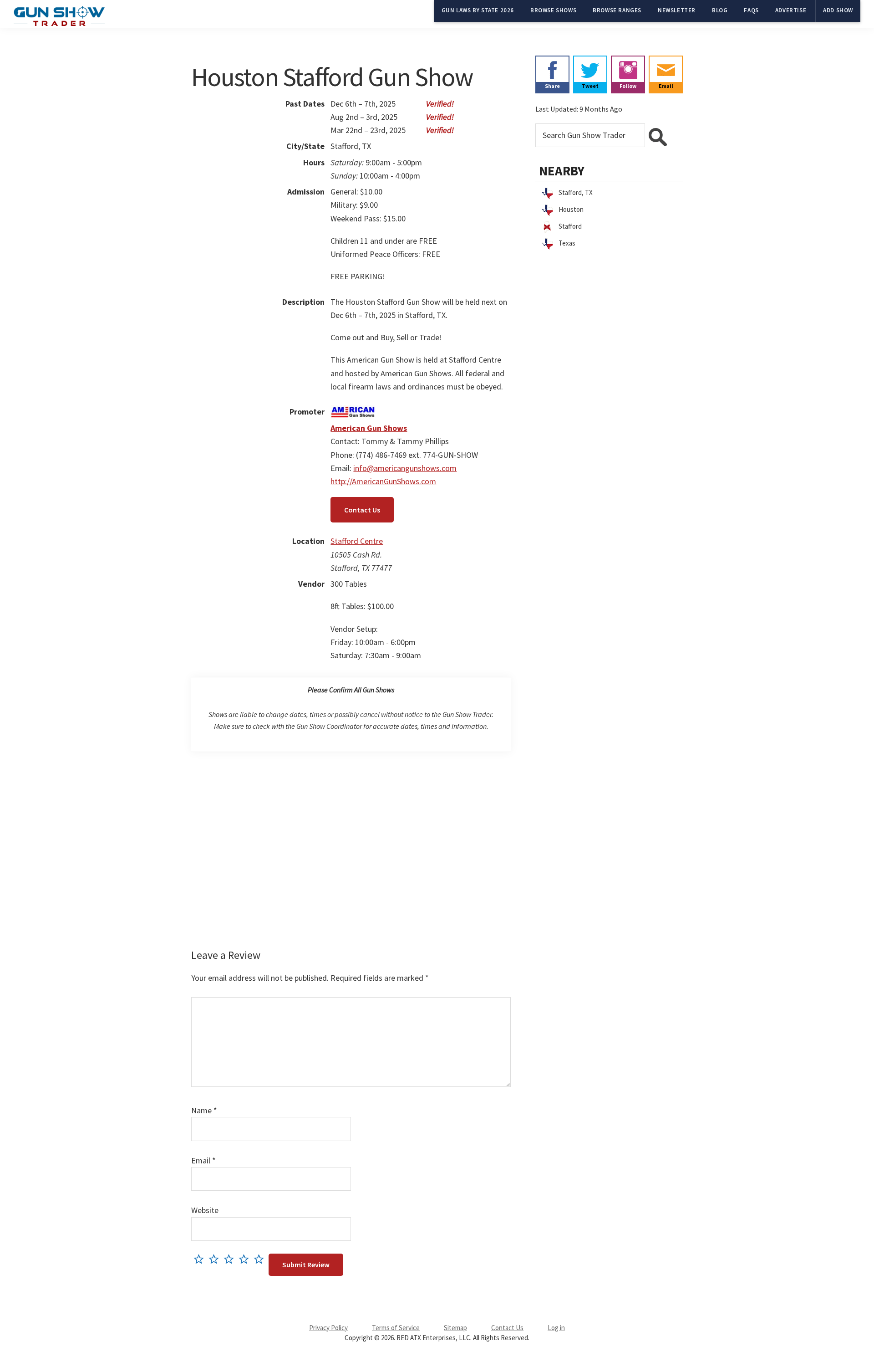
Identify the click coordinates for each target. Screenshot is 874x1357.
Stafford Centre (356, 541)
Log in (556, 1327)
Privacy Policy (328, 1327)
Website (204, 1210)
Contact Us (362, 509)
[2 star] (216, 1259)
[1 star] (200, 1259)
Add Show (838, 10)
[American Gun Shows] (353, 411)
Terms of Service (396, 1327)
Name (204, 1110)
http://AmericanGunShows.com (383, 481)
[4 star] (246, 1259)
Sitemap (455, 1327)
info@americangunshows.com (405, 468)
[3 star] (231, 1259)
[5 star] (261, 1259)
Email (203, 1160)
